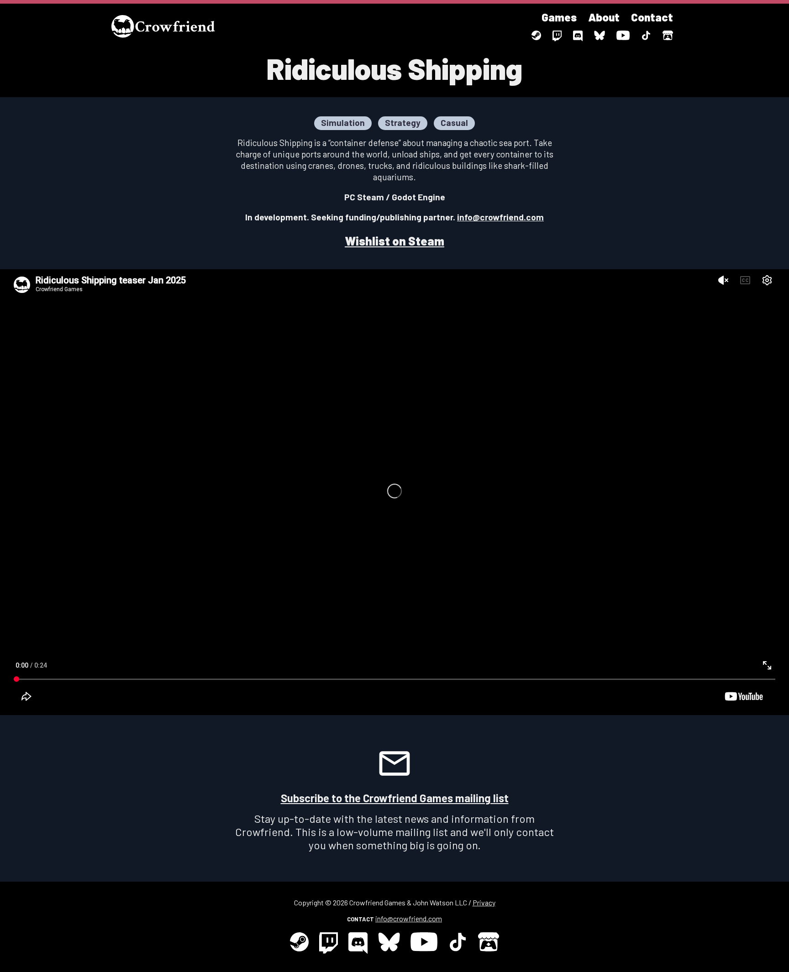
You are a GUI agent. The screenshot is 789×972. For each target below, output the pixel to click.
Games (559, 17)
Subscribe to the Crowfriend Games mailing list (395, 798)
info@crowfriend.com (500, 217)
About (604, 17)
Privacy (484, 902)
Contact (652, 17)
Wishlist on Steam (394, 241)
